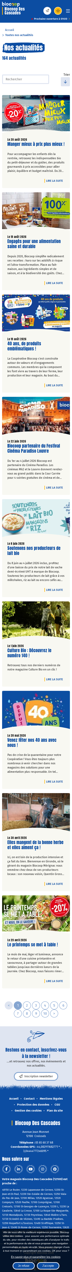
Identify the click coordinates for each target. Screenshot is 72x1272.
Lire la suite (55, 180)
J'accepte (48, 1265)
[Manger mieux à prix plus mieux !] (36, 115)
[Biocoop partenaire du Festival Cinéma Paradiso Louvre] (36, 417)
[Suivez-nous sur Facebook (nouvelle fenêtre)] (6, 1169)
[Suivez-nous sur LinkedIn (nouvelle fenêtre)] (18, 1169)
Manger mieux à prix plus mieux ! (35, 144)
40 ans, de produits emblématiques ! (27, 346)
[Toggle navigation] (68, 12)
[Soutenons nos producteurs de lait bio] (36, 519)
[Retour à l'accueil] (11, 4)
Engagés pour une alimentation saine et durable (34, 244)
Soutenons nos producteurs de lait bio (33, 551)
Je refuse (23, 1265)
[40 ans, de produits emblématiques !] (36, 314)
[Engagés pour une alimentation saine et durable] (36, 212)
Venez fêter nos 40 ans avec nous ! (31, 743)
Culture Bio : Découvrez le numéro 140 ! (29, 653)
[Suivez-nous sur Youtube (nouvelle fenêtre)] (30, 1169)
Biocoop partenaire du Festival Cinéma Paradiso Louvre (33, 448)
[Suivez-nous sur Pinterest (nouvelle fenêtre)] (54, 1169)
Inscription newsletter (38, 1076)
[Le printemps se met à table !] (36, 915)
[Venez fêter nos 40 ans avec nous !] (36, 711)
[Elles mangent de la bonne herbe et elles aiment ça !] (36, 813)
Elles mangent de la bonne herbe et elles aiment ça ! (35, 845)
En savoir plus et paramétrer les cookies (35, 1256)
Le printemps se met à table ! (32, 944)
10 (45, 1013)
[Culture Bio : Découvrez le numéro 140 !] (36, 621)
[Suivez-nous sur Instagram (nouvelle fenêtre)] (42, 1169)
